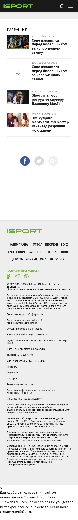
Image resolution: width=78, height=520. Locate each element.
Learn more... (60, 507)
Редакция (12, 372)
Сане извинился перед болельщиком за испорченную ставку (49, 46)
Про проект (13, 378)
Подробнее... (47, 497)
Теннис (52, 252)
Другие (17, 259)
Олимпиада (19, 244)
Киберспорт (16, 252)
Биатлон (51, 244)
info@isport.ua (35, 314)
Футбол (36, 244)
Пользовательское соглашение (24, 398)
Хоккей (31, 259)
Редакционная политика (21, 384)
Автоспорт (57, 259)
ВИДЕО (66, 252)
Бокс (64, 244)
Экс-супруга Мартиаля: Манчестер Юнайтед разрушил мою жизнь (50, 124)
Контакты (12, 366)
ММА (43, 259)
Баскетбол (36, 252)
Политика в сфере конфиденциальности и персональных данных (31, 391)
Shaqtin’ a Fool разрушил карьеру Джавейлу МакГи (48, 99)
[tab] (25, 161)
